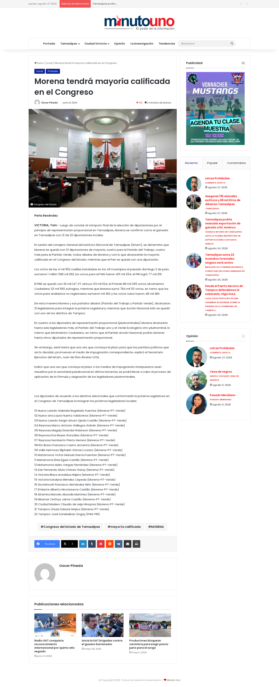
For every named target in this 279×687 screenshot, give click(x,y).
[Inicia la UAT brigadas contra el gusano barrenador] (103, 625)
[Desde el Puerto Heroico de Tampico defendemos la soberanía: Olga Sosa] (193, 291)
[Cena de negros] (196, 380)
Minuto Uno (173, 680)
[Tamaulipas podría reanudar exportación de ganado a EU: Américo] (193, 225)
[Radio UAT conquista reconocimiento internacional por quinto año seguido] (55, 625)
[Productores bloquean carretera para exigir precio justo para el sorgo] (150, 625)
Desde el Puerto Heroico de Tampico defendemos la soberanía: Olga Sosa (224, 290)
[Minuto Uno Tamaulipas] (140, 22)
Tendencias (167, 43)
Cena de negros (221, 372)
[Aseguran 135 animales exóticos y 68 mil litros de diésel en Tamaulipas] (193, 201)
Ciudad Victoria (95, 43)
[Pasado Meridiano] (196, 403)
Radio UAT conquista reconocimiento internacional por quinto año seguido (54, 646)
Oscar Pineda (49, 102)
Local (49, 63)
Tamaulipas (68, 43)
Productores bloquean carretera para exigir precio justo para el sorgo (148, 644)
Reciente (191, 163)
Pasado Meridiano (223, 395)
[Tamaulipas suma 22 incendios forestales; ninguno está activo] (193, 260)
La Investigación (141, 43)
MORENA (157, 527)
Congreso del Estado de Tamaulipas (71, 527)
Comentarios (236, 163)
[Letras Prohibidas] (193, 184)
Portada (49, 43)
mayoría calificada (125, 527)
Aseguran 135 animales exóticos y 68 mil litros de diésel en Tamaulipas (222, 200)
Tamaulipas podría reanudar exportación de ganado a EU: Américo (135, 3)
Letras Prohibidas (217, 178)
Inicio (40, 63)
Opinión (119, 43)
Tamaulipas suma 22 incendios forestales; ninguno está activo (220, 259)
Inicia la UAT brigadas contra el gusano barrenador (102, 642)
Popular (212, 163)
